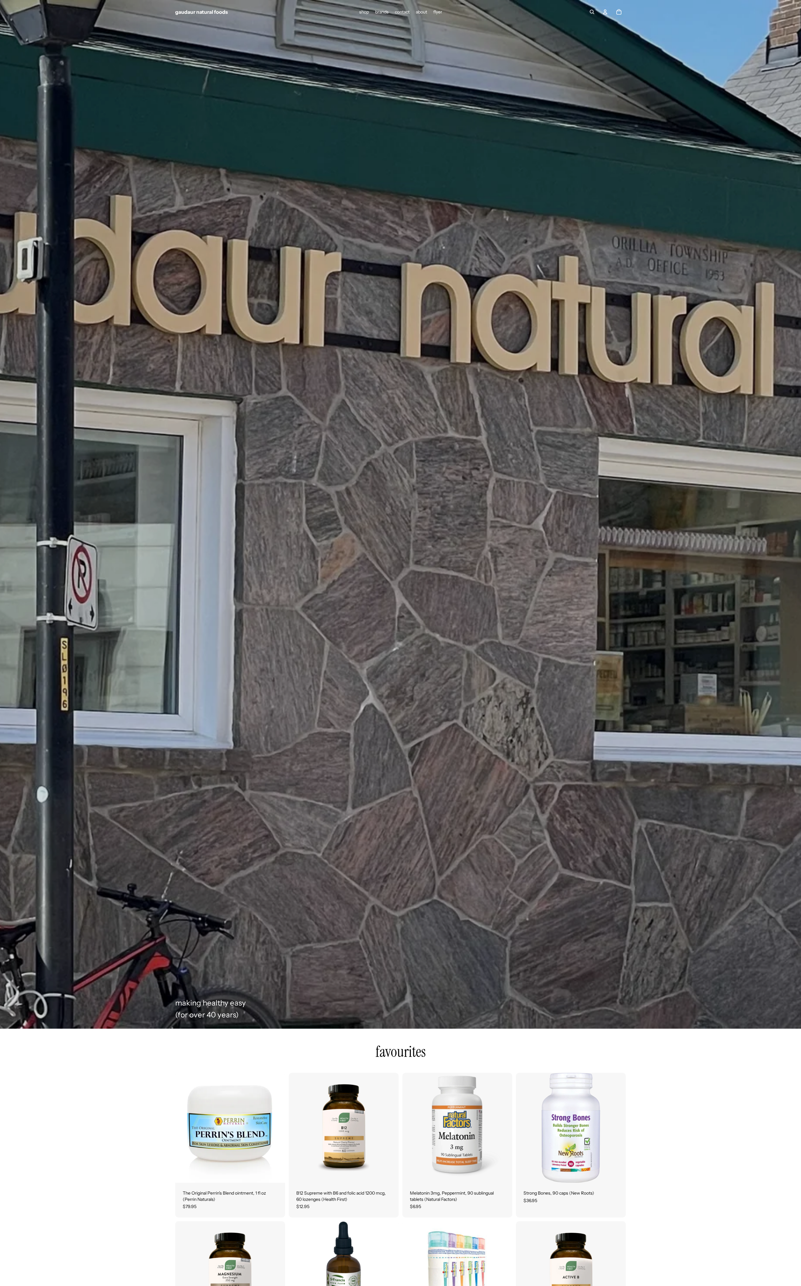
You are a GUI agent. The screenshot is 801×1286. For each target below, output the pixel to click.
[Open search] (592, 12)
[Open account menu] (605, 12)
